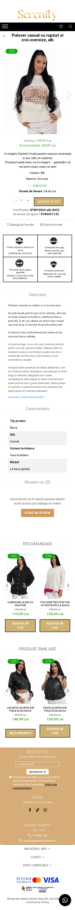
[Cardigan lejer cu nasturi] (20, 576)
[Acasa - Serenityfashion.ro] (38, 15)
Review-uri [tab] (37, 482)
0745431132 (39, 835)
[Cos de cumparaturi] (61, 27)
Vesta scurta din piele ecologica (55, 709)
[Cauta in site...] (70, 27)
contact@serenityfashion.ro (39, 840)
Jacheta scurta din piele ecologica (20, 709)
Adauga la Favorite (22, 224)
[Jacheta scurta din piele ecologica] (20, 681)
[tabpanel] (37, 91)
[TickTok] (37, 810)
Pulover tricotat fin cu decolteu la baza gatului (55, 604)
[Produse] (5, 28)
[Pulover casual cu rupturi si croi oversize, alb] (37, 91)
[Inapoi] (3, 36)
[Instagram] (45, 810)
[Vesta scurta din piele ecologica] (55, 681)
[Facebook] (29, 810)
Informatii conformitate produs (26, 397)
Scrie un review (37, 513)
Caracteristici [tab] (38, 408)
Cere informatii (52, 224)
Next (69, 95)
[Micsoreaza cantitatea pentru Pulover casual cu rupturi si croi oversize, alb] (16, 200)
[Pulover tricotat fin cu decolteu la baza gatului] (55, 576)
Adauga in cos (49, 201)
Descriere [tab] (37, 294)
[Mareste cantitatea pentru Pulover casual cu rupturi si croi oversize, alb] (28, 200)
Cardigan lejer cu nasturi (20, 604)
